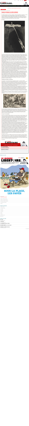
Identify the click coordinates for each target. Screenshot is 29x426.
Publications (18, 0)
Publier (20, 0)
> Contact (1, 203)
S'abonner (22, 0)
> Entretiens (1, 211)
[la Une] (14, 0)
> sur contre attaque (2, 220)
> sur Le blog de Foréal (2, 222)
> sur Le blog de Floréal (5, 223)
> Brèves (1, 212)
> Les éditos (1, 209)
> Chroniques (1, 210)
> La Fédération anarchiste (3, 202)
